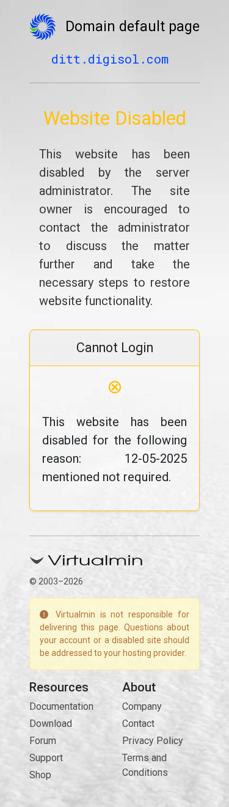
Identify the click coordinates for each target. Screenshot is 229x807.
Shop (40, 775)
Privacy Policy (152, 740)
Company (142, 706)
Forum (42, 740)
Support (46, 758)
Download (50, 723)
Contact (138, 723)
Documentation (61, 706)
